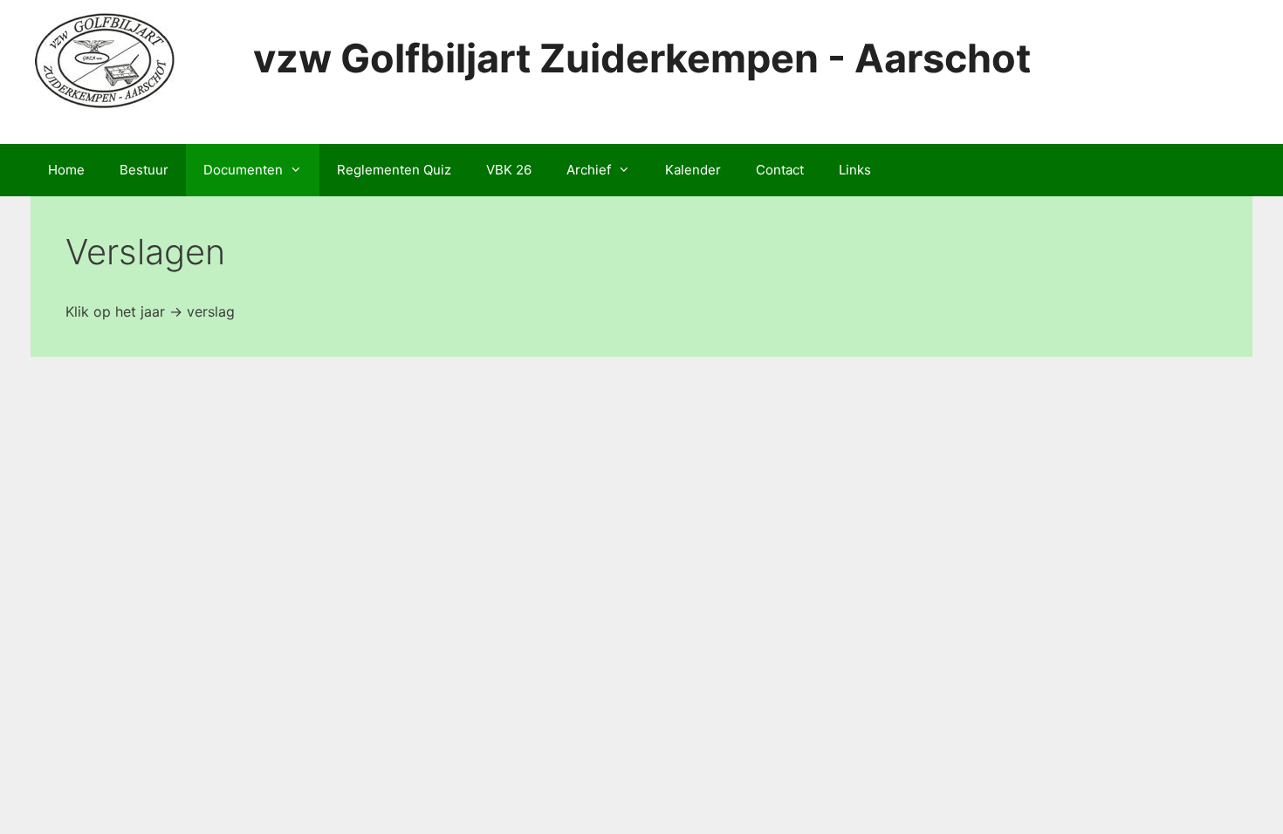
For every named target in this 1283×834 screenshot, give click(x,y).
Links (855, 169)
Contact (780, 169)
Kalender (693, 169)
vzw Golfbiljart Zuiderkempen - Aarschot (642, 58)
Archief (588, 169)
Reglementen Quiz (394, 169)
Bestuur (144, 169)
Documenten (243, 169)
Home (66, 169)
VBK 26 (509, 169)
